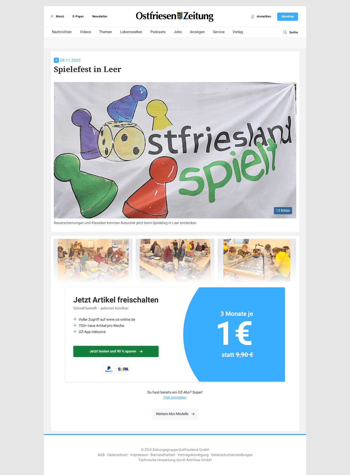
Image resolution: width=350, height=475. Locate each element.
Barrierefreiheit (163, 455)
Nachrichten (62, 32)
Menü (59, 16)
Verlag (238, 32)
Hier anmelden (175, 397)
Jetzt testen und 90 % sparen (112, 351)
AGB (101, 455)
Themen (105, 32)
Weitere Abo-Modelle (172, 414)
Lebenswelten (131, 32)
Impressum (139, 455)
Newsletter (99, 16)
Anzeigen (197, 32)
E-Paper (78, 16)
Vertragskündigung (193, 455)
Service (218, 32)
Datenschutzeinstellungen (232, 455)
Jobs (178, 32)
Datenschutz (117, 455)
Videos (85, 32)
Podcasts (158, 32)
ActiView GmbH (199, 460)
